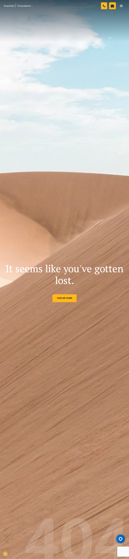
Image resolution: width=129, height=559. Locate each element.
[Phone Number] (104, 5)
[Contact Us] (112, 5)
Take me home (64, 298)
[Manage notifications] (5, 553)
